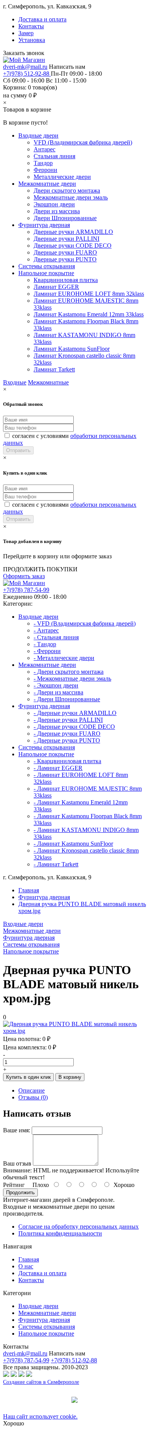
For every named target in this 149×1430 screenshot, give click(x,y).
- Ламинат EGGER (58, 768)
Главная (28, 890)
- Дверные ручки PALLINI (68, 720)
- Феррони (47, 651)
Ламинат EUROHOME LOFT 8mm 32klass (89, 293)
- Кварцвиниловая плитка (67, 761)
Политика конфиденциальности (60, 1233)
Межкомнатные (48, 382)
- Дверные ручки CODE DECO (74, 726)
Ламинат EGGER (56, 287)
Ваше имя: (16, 1130)
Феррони (45, 170)
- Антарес (46, 630)
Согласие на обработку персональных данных (78, 1226)
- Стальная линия (56, 637)
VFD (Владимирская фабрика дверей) (83, 142)
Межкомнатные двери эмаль (71, 197)
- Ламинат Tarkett (56, 864)
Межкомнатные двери (47, 183)
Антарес (44, 149)
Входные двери (38, 135)
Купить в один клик (28, 1077)
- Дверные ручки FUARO (67, 733)
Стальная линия (54, 156)
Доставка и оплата (42, 19)
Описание (31, 1090)
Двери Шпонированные (65, 218)
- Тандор (45, 644)
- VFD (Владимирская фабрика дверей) (85, 623)
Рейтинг (14, 1185)
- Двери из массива (58, 692)
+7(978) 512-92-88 (27, 73)
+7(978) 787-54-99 (26, 590)
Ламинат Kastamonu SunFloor (72, 348)
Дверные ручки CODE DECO (73, 245)
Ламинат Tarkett (54, 369)
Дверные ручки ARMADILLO (73, 232)
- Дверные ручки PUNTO (67, 740)
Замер (26, 33)
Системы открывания (46, 266)
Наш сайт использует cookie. (40, 1416)
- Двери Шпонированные (67, 699)
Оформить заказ (24, 576)
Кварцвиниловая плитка (66, 280)
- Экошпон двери (56, 685)
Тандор (43, 163)
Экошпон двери (54, 204)
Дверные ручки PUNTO (65, 259)
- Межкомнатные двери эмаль (72, 678)
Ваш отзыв (17, 1163)
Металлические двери (62, 176)
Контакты (31, 26)
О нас (25, 1266)
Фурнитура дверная (44, 225)
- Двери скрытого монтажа (69, 671)
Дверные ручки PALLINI (66, 238)
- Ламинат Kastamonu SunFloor (73, 843)
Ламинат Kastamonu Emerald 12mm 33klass (89, 314)
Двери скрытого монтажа (67, 190)
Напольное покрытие (46, 273)
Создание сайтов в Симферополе (41, 1382)
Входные (14, 382)
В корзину (69, 1077)
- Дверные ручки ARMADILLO (75, 713)
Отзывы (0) (33, 1097)
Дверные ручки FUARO (65, 252)
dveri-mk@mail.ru (25, 66)
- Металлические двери (64, 658)
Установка (31, 40)
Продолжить (20, 1192)
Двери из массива (57, 211)
